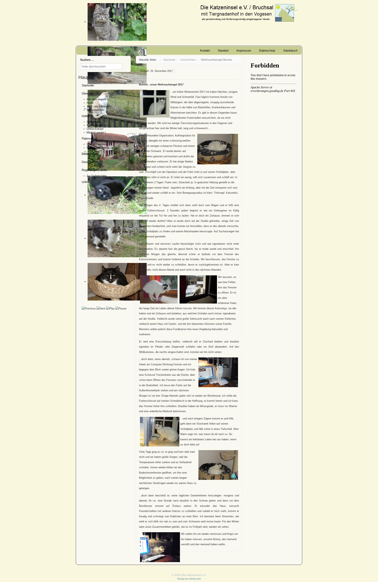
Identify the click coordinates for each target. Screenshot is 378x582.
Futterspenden (95, 125)
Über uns (88, 93)
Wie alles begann (96, 99)
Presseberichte (95, 109)
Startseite (88, 85)
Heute (90, 102)
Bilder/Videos (90, 153)
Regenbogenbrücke (94, 170)
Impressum (243, 50)
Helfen (86, 116)
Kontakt (205, 50)
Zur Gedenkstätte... (98, 175)
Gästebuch (290, 50)
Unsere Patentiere (97, 144)
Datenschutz (267, 50)
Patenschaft (89, 138)
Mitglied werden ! (96, 132)
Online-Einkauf (95, 128)
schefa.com (195, 578)
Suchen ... (87, 59)
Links (85, 181)
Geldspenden (94, 121)
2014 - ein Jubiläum (98, 106)
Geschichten (90, 162)
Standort (223, 50)
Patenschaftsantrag (98, 147)
